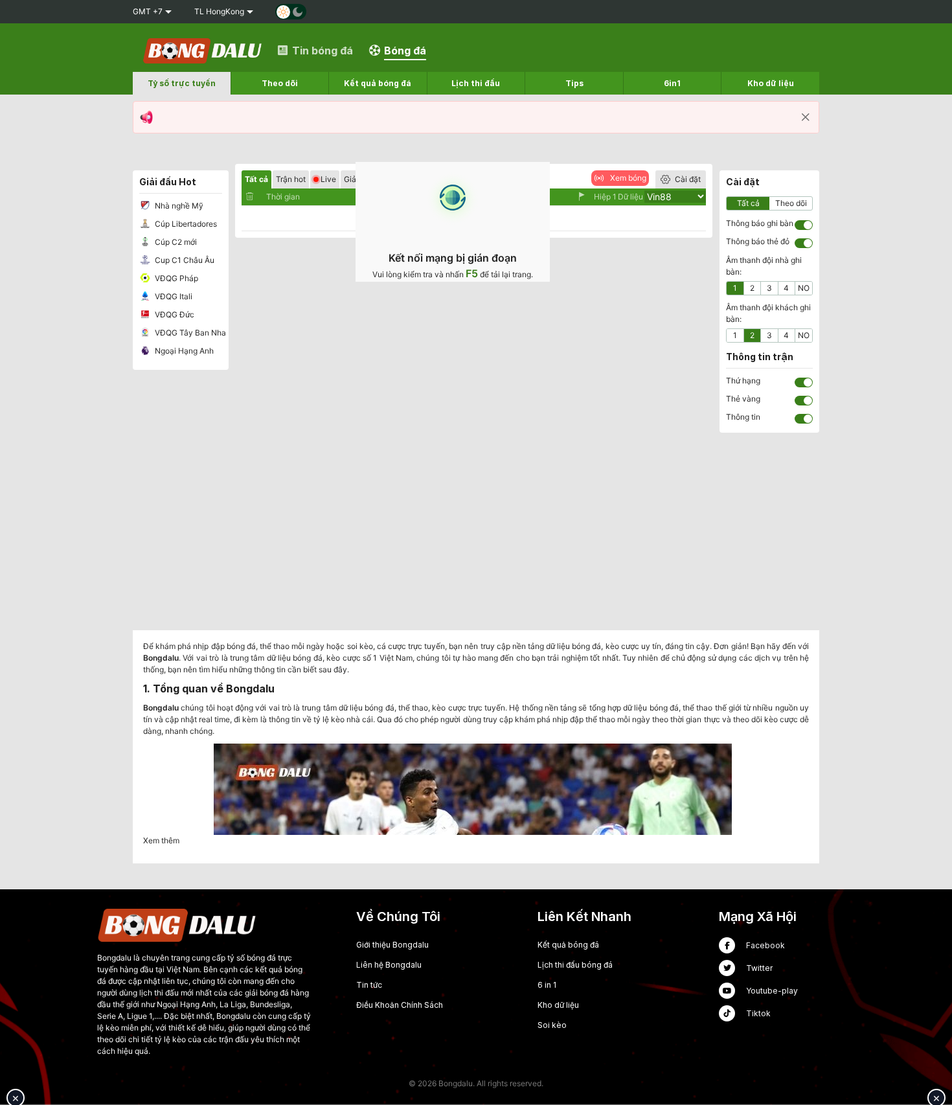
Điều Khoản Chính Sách (399, 1005)
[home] (203, 50)
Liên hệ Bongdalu (389, 965)
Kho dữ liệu (558, 1005)
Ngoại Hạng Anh (183, 351)
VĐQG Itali (172, 296)
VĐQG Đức (173, 314)
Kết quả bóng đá (568, 945)
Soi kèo (552, 1025)
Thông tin (743, 417)
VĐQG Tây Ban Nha (189, 332)
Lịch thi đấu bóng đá (575, 965)
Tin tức (369, 985)
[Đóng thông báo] (806, 117)
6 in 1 (547, 985)
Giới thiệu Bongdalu (392, 945)
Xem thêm (161, 840)
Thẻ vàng (743, 399)
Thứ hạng (743, 380)
